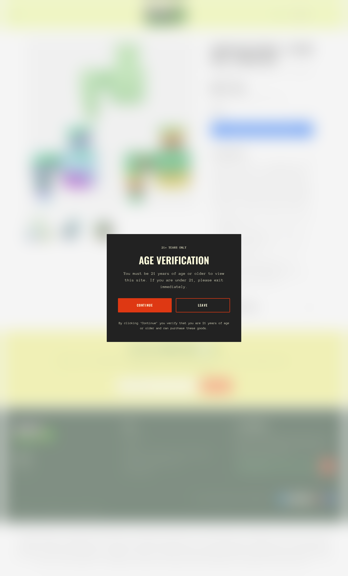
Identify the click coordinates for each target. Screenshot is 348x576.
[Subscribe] (327, 466)
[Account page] (329, 14)
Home (216, 70)
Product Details (232, 153)
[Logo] (166, 15)
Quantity (217, 111)
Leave (203, 305)
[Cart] (335, 14)
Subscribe (216, 385)
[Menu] (16, 15)
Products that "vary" (238, 307)
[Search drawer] (322, 14)
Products (234, 70)
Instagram (22, 468)
